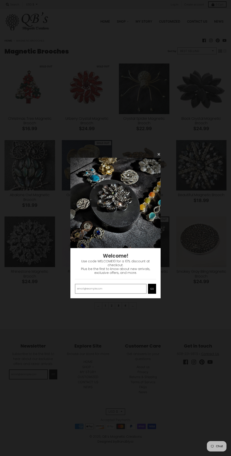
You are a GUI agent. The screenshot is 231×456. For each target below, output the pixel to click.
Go (152, 288)
